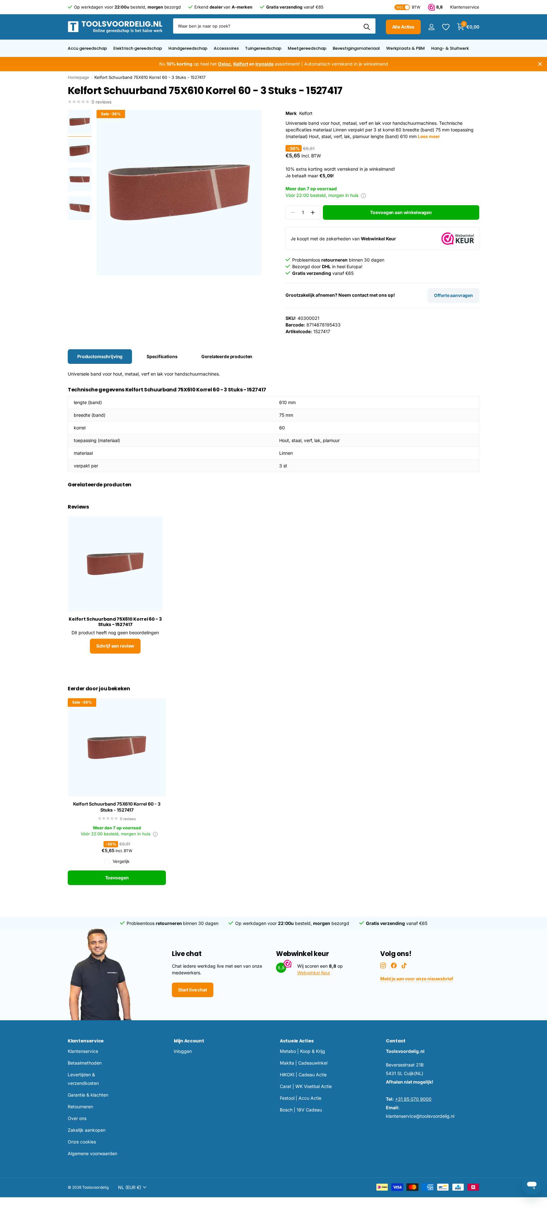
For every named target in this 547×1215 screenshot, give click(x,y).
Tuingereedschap (263, 48)
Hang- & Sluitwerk (450, 48)
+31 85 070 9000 (413, 1099)
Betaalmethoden (85, 1063)
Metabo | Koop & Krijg (302, 1051)
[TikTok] (404, 965)
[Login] (431, 27)
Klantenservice (86, 1041)
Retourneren (80, 1106)
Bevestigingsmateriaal (356, 48)
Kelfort (305, 113)
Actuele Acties (297, 1041)
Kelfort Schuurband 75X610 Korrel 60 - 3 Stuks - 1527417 (116, 807)
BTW (408, 7)
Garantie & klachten (88, 1095)
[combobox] (274, 26)
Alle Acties (403, 26)
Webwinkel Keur (313, 972)
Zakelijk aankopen (86, 1130)
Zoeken (367, 27)
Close (540, 64)
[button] (312, 212)
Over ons (77, 1118)
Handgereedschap (187, 48)
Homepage (78, 77)
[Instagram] (383, 965)
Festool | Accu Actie (300, 1098)
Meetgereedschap (307, 48)
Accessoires (226, 48)
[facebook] (394, 965)
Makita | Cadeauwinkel (303, 1063)
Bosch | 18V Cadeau (301, 1109)
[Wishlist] (445, 27)
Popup (363, 195)
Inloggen (183, 1051)
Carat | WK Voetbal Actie (306, 1086)
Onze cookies (82, 1141)
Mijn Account (189, 1041)
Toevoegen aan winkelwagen (401, 212)
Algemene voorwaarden (92, 1153)
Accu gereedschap (87, 48)
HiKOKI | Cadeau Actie (303, 1074)
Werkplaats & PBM (405, 48)
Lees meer (429, 136)
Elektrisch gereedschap (137, 48)
